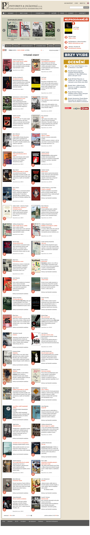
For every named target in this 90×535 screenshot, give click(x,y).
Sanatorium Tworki (17, 480)
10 (53, 515)
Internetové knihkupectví (52, 521)
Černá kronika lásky (18, 299)
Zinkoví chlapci (47, 426)
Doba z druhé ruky (20, 225)
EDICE (62, 13)
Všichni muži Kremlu (18, 243)
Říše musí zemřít (45, 317)
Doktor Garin (44, 171)
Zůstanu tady (44, 207)
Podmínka (15, 353)
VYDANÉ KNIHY (40, 13)
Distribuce (40, 521)
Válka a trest (44, 98)
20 (54, 515)
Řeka (14, 189)
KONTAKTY (82, 13)
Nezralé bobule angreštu (47, 353)
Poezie (16, 46)
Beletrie (9, 46)
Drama (51, 46)
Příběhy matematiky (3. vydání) (20, 171)
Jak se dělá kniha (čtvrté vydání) (21, 462)
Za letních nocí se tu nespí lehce (21, 442)
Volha (45, 135)
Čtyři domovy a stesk (18, 261)
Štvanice (15, 279)
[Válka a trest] (38, 36)
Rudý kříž (43, 407)
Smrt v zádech (44, 389)
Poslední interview (17, 317)
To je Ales (43, 79)
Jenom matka (44, 279)
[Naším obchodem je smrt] (50, 36)
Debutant (15, 371)
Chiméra (15, 334)
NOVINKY (10, 13)
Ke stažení (23, 521)
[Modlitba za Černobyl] (25, 36)
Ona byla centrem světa (47, 334)
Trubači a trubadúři (46, 189)
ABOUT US (82, 3)
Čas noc (43, 444)
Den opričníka (16, 117)
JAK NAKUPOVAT (68, 3)
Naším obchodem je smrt (19, 98)
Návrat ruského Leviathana (19, 498)
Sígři (42, 117)
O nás (3, 521)
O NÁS (76, 3)
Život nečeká (16, 135)
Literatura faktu (27, 46)
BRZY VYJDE (23, 13)
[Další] (31, 515)
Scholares (10, 521)
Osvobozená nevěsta (18, 79)
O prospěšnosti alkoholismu (48, 61)
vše (3, 45)
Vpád (42, 299)
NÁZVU (15, 50)
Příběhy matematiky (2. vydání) (20, 389)
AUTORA (27, 50)
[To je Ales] (68, 33)
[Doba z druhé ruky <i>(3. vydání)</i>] (12, 36)
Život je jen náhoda (46, 371)
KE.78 (16, 521)
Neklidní (43, 480)
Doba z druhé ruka (20, 61)
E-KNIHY (71, 13)
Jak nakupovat (32, 521)
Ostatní (57, 46)
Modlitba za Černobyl (49, 225)
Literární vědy (41, 46)
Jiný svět (43, 243)
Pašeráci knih (44, 498)
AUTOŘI (54, 13)
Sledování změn (17, 426)
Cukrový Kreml (45, 153)
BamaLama (44, 261)
